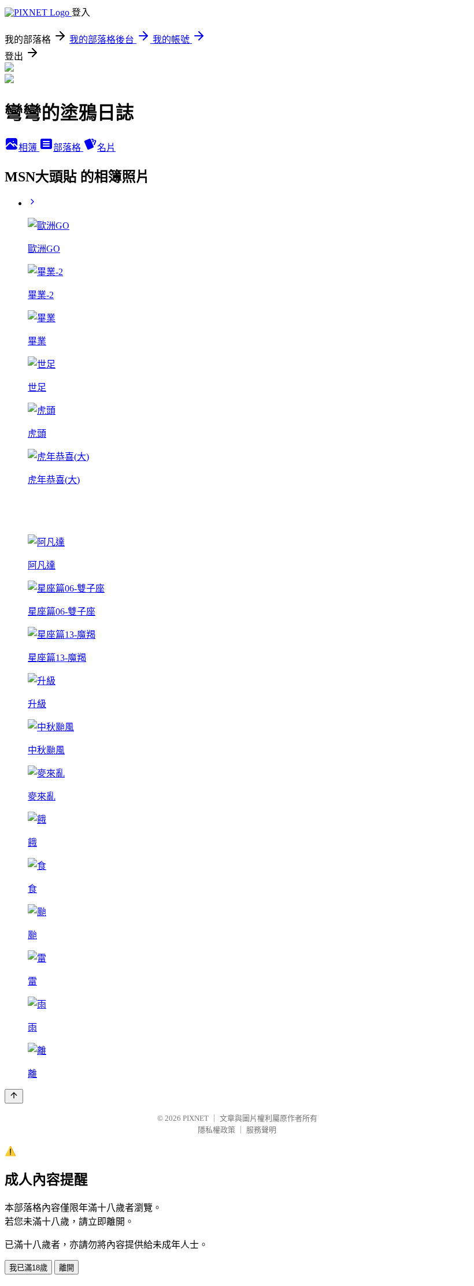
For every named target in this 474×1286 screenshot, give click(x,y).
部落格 (68, 148)
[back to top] (14, 1096)
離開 (66, 1267)
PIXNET (196, 1118)
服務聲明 (261, 1129)
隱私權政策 (216, 1129)
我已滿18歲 (28, 1267)
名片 (106, 148)
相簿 (28, 148)
